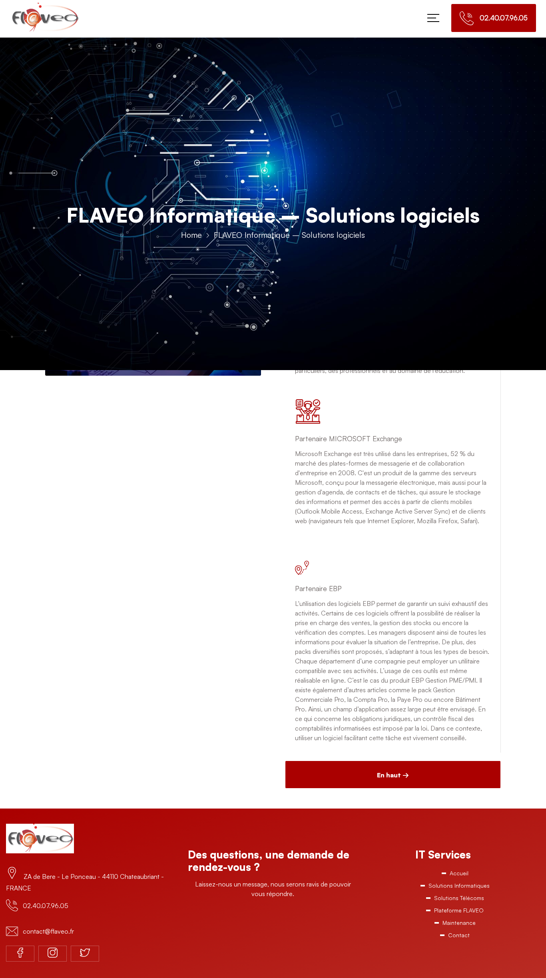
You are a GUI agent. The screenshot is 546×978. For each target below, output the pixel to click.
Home (191, 235)
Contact (459, 945)
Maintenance (459, 930)
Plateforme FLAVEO (459, 916)
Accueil (459, 874)
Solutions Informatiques (459, 888)
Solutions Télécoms (459, 902)
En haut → (393, 775)
